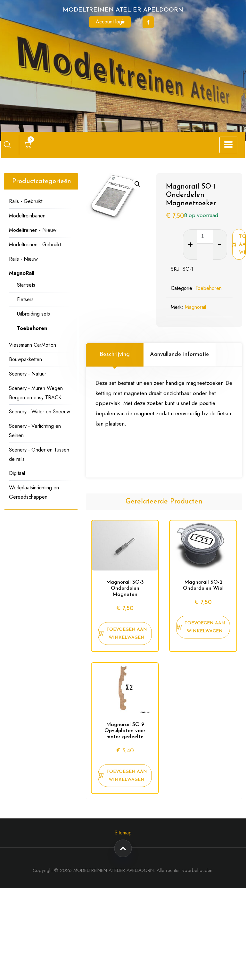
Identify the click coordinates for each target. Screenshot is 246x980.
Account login (111, 21)
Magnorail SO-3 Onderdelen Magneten (125, 588)
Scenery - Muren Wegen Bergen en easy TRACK (36, 392)
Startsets (26, 285)
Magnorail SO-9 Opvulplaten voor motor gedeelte (124, 730)
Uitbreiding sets (33, 313)
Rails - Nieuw (23, 259)
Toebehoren (208, 288)
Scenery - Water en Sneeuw (39, 411)
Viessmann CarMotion (32, 345)
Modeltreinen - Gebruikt (35, 244)
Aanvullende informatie (179, 355)
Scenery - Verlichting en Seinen (35, 430)
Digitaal (17, 473)
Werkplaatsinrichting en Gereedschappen (34, 492)
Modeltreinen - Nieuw (32, 230)
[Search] (7, 144)
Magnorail (195, 307)
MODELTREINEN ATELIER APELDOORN (123, 10)
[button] (137, 184)
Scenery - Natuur (27, 373)
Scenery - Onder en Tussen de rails (39, 454)
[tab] (115, 354)
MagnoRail (21, 273)
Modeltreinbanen (27, 215)
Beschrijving (115, 355)
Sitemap (123, 832)
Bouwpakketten (25, 359)
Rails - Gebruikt (25, 201)
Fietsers (25, 299)
